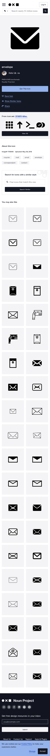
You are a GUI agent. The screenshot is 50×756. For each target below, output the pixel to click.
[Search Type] (6, 10)
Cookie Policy (26, 744)
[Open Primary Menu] (4, 4)
